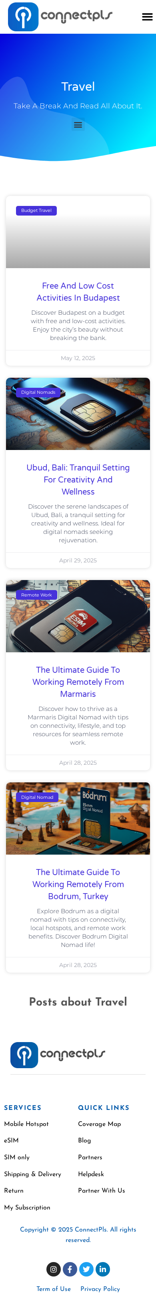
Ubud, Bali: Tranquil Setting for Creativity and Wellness (78, 480)
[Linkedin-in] (103, 1269)
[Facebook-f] (70, 1269)
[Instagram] (53, 1269)
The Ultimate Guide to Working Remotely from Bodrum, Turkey (78, 885)
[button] (147, 17)
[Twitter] (86, 1269)
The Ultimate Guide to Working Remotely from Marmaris (78, 682)
